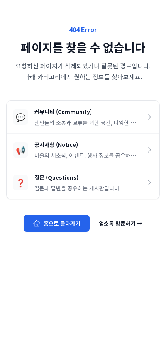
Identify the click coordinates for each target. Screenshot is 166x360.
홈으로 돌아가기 (62, 223)
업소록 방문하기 (120, 223)
